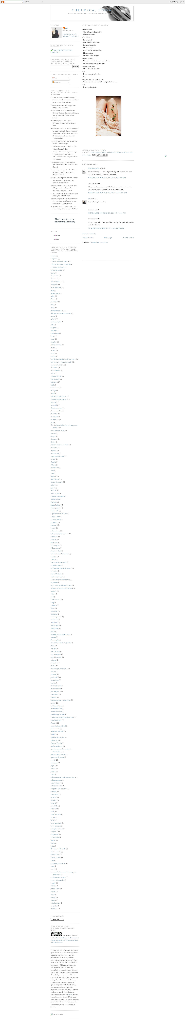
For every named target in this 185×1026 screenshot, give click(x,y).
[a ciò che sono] (56, 270)
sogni (53, 817)
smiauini (54, 808)
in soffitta (54, 522)
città (52, 385)
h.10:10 (53, 490)
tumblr (53, 883)
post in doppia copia (58, 714)
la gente (53, 556)
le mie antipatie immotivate (60, 579)
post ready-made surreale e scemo (62, 717)
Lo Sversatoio (55, 599)
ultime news (55, 888)
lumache (54, 605)
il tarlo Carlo (55, 516)
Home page (108, 237)
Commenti (58, 82)
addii (52, 296)
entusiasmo (55, 453)
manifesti (54, 611)
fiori (52, 473)
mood (53, 631)
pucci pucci (55, 740)
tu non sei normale (57, 880)
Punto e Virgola (56, 743)
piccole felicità (56, 686)
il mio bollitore (56, 505)
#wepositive (55, 276)
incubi (53, 528)
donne (53, 442)
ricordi (53, 771)
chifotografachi (56, 376)
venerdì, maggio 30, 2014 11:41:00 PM (106, 228)
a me (52, 290)
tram (52, 860)
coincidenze (55, 388)
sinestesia (54, 806)
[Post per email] (93, 155)
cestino (53, 356)
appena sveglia (56, 322)
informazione (55, 531)
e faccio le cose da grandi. (59, 445)
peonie (53, 671)
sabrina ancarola (56, 780)
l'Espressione (55, 548)
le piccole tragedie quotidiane (61, 585)
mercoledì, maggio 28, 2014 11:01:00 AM (107, 193)
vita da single (55, 903)
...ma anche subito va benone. (61, 264)
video (53, 900)
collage (53, 390)
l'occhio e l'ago (56, 551)
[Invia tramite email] (97, 155)
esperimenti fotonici (58, 456)
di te (52, 422)
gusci (53, 488)
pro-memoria (55, 729)
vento (53, 894)
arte (52, 324)
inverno (53, 539)
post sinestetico (56, 720)
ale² (52, 304)
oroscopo (54, 663)
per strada (54, 677)
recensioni (54, 763)
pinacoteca (54, 694)
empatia (53, 450)
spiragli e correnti (57, 829)
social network (56, 814)
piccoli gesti (55, 691)
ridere (53, 774)
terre (52, 846)
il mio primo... (56, 508)
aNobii (53, 319)
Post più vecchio (128, 237)
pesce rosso (55, 680)
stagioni (54, 831)
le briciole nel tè (56, 577)
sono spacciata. (56, 823)
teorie (53, 843)
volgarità (54, 906)
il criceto (54, 502)
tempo (53, 840)
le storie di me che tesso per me (61, 588)
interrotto (54, 536)
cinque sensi (55, 379)
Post (55, 78)
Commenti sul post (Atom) (99, 242)
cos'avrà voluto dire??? (59, 396)
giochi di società (56, 482)
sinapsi (53, 803)
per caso (54, 674)
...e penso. (54, 259)
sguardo (53, 797)
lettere (53, 594)
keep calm (54, 542)
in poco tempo (56, 519)
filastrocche (55, 467)
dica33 (53, 433)
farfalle (53, 462)
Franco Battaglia (93, 168)
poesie (53, 703)
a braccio (54, 284)
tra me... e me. (55, 857)
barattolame (55, 333)
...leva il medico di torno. (59, 261)
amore (53, 316)
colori (53, 393)
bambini (54, 330)
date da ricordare (56, 408)
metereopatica (56, 617)
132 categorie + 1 (57, 281)
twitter (53, 886)
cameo (53, 350)
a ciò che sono (56, 287)
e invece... (54, 447)
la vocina (54, 571)
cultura (53, 402)
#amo (53, 273)
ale (89, 198)
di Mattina (54, 416)
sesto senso (55, 794)
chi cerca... (54, 367)
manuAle (54, 614)
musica (53, 637)
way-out (54, 908)
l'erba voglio (55, 545)
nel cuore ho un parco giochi (60, 643)
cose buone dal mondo (58, 399)
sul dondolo (55, 837)
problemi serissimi (57, 731)
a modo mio (55, 293)
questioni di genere (57, 757)
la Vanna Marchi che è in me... (61, 568)
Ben (52, 336)
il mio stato (55, 511)
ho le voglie (55, 493)
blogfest (54, 342)
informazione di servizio (59, 534)
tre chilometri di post (58, 863)
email (70, 994)
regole (53, 765)
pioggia (53, 697)
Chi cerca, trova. (92, 10)
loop (52, 602)
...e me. (53, 256)
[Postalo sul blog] (99, 155)
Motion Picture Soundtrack (60, 634)
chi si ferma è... (56, 370)
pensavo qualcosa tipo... (59, 668)
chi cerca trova (114, 152)
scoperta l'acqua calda (58, 788)
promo (53, 734)
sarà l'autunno (55, 783)
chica (53, 373)
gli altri (53, 485)
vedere (53, 891)
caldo (53, 347)
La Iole (53, 559)
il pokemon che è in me (59, 513)
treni (52, 866)
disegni (53, 436)
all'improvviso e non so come (61, 313)
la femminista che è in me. (60, 554)
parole (53, 665)
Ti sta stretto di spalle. (58, 849)
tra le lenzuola (56, 852)
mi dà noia (54, 620)
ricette (53, 768)
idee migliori (55, 499)
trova (52, 869)
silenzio (53, 800)
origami (53, 660)
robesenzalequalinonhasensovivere (63, 777)
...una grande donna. (58, 267)
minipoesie (55, 628)
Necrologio (55, 640)
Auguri (53, 327)
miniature (54, 622)
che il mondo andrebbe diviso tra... (63, 359)
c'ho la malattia (56, 345)
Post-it (53, 723)
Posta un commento (89, 234)
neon (52, 645)
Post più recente (87, 237)
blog (52, 339)
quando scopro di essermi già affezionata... (61, 750)
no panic (54, 648)
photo (53, 683)
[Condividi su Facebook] (104, 155)
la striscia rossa (56, 565)
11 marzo (54, 279)
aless (52, 307)
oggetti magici (56, 654)
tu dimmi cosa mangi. (58, 877)
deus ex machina (56, 411)
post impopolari (56, 708)
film (52, 470)
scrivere (53, 791)
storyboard (54, 834)
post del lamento (56, 706)
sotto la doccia (56, 826)
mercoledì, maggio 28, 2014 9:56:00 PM (107, 213)
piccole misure (56, 688)
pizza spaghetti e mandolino (60, 700)
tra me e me (55, 854)
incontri (53, 525)
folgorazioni (55, 479)
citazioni (54, 382)
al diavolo (54, 302)
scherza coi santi (56, 786)
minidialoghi (55, 625)
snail (52, 811)
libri (52, 597)
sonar (53, 820)
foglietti (53, 476)
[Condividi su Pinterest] (106, 155)
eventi (53, 459)
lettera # (54, 591)
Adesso (53, 299)
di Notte (125, 152)
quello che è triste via (58, 754)
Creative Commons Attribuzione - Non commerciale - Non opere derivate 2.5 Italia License (65, 940)
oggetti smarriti (56, 657)
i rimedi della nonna (58, 496)
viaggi (53, 897)
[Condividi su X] (101, 155)
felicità (53, 465)
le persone (54, 582)
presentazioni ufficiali (58, 726)
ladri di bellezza (56, 574)
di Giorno (54, 413)
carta (52, 353)
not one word (55, 651)
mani (52, 608)
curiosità (54, 405)
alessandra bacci (98, 152)
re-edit (53, 760)
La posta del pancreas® (59, 562)
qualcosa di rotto (56, 746)
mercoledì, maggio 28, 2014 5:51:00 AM (107, 177)
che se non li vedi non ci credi (61, 362)
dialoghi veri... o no (57, 430)
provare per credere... (58, 737)
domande (54, 439)
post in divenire (56, 711)
